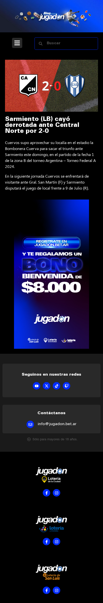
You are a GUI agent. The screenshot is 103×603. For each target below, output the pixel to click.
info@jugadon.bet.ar (57, 424)
